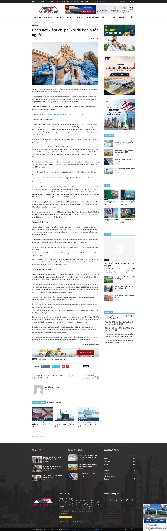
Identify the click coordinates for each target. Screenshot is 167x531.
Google (106, 479)
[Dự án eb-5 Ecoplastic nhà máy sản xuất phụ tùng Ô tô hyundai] (155, 517)
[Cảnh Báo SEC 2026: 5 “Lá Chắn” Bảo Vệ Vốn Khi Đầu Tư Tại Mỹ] (37, 478)
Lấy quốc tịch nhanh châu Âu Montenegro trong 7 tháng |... (128, 221)
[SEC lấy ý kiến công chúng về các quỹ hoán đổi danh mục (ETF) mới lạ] (108, 288)
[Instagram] (124, 1)
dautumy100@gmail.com (76, 521)
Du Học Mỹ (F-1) (77, 114)
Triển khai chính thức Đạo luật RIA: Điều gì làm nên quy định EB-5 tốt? (119, 323)
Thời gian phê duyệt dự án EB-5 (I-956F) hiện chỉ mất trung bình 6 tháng (120, 317)
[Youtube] (133, 1)
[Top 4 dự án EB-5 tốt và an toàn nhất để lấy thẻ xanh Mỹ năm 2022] (111, 213)
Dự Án (105, 198)
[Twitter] (130, 1)
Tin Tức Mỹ (96, 1)
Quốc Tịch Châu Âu (130, 529)
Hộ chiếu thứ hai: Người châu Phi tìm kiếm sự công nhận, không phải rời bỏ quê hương (120, 335)
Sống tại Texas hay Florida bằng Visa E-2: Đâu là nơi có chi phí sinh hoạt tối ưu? (42, 425)
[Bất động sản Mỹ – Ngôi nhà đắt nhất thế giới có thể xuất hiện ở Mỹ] (108, 279)
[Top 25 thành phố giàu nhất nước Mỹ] (108, 171)
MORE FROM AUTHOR (54, 403)
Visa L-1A (63, 1)
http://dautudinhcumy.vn (51, 389)
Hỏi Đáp (102, 1)
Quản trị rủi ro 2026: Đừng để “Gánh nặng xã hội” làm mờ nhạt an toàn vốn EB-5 (88, 425)
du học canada (42, 359)
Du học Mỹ (48, 114)
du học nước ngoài (60, 359)
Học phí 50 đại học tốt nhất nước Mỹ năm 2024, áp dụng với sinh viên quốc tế (47, 377)
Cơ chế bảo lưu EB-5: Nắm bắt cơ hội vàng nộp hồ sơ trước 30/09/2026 (119, 341)
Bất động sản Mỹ (110, 476)
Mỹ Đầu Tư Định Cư (52, 387)
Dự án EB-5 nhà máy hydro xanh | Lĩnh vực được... (110, 202)
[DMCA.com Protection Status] (65, 517)
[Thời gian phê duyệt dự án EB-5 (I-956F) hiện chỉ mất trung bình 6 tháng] (37, 459)
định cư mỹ (86, 529)
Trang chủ (50, 1)
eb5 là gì (92, 529)
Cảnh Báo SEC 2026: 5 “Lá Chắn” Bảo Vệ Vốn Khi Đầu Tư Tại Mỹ (120, 329)
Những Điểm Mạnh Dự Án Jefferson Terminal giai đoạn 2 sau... (128, 202)
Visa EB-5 (57, 1)
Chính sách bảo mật (77, 529)
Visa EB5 (107, 459)
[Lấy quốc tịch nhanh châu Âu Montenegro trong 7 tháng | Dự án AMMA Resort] (128, 213)
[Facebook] (117, 1)
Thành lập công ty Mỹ (85, 1)
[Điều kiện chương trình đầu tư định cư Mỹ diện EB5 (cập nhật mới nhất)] (108, 152)
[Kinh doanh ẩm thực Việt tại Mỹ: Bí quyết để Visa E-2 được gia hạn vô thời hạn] (65, 414)
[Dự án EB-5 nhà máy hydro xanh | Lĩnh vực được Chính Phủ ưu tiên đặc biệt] (111, 195)
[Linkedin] (127, 1)
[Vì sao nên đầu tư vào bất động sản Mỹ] (108, 297)
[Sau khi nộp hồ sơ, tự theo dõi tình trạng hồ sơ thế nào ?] (119, 249)
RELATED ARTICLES (39, 403)
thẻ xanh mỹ (98, 529)
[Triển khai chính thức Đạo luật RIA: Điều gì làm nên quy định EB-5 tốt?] (37, 468)
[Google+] (120, 1)
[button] (132, 17)
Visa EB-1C (69, 1)
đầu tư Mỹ (79, 501)
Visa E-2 (76, 1)
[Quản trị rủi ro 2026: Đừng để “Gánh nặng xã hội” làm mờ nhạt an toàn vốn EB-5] (88, 414)
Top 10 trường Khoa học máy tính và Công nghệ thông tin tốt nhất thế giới (84, 377)
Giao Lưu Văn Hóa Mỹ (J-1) (62, 114)
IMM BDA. (67, 529)
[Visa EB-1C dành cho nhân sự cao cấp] (108, 161)
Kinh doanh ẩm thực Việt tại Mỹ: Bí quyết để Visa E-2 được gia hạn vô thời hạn (64, 425)
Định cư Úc (120, 529)
